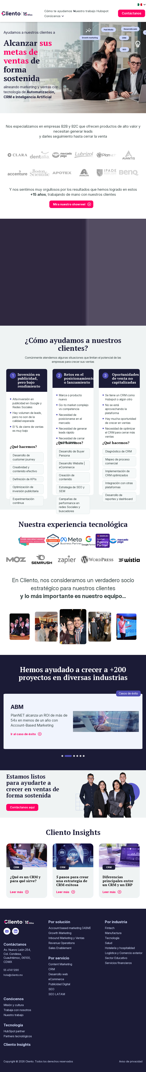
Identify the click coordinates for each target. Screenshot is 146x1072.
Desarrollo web (58, 974)
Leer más (16, 892)
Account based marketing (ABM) (69, 928)
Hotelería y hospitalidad (120, 948)
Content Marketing (60, 964)
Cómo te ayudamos (58, 11)
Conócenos (52, 16)
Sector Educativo (116, 958)
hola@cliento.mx (13, 974)
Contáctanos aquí (22, 807)
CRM (51, 969)
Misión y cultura (14, 1005)
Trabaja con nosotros (17, 1010)
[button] (62, 756)
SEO (51, 989)
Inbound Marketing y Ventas (66, 938)
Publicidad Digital (59, 984)
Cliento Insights (17, 1044)
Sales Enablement (59, 948)
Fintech (109, 928)
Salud (108, 943)
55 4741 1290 (11, 969)
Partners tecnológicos (18, 1036)
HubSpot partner (14, 1031)
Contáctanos (131, 13)
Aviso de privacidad (130, 1061)
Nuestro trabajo (84, 11)
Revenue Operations (61, 943)
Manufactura (113, 933)
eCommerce (56, 979)
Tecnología (112, 938)
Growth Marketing (59, 933)
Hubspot (102, 11)
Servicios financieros (118, 963)
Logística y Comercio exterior (123, 953)
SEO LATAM (56, 994)
